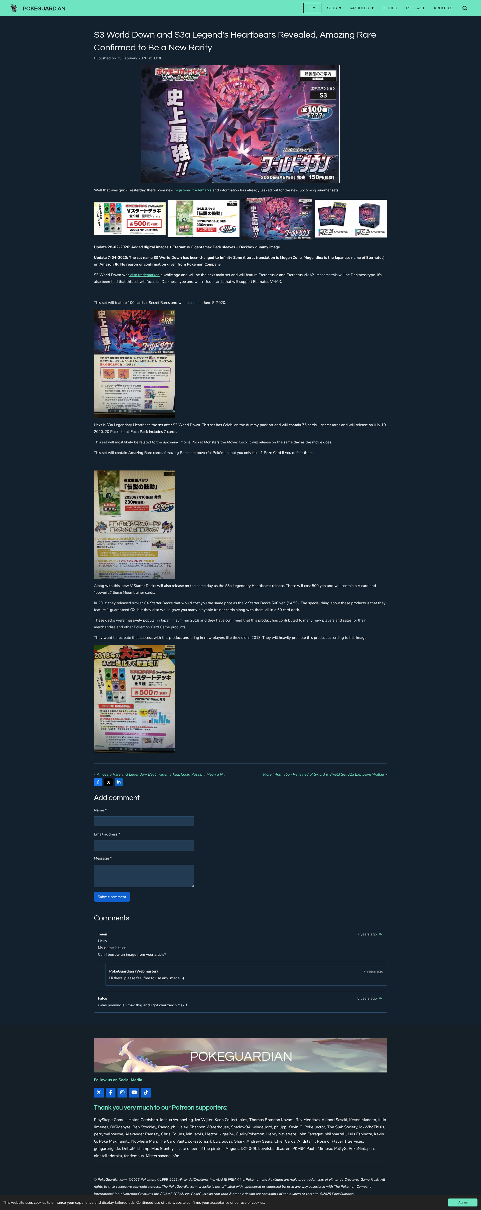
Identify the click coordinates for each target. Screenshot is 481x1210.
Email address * (107, 834)
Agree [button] (462, 1202)
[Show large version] (240, 124)
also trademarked (144, 274)
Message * (103, 858)
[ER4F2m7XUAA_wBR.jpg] (204, 218)
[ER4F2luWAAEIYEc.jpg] (130, 218)
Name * (100, 810)
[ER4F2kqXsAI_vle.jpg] (351, 218)
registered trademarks (193, 190)
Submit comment (112, 896)
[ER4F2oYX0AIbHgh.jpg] (277, 218)
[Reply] (380, 934)
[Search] (465, 8)
